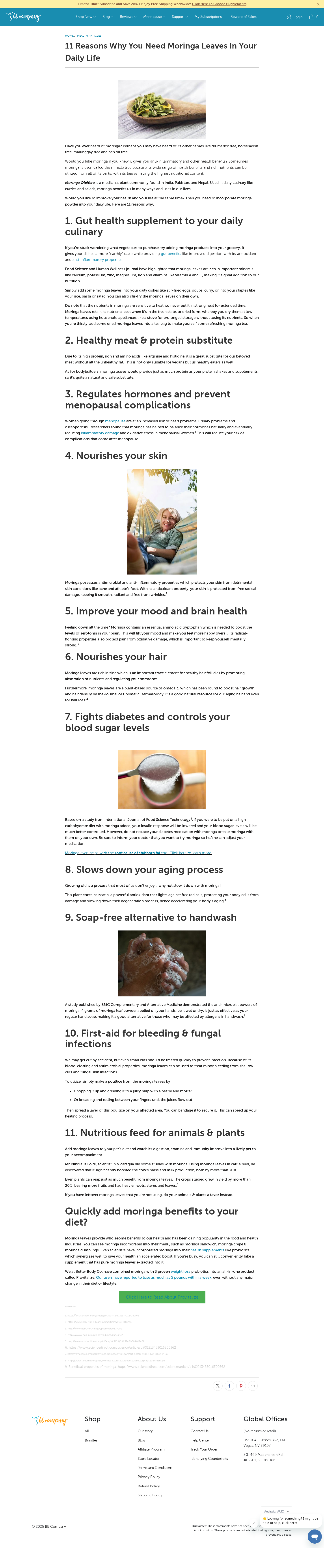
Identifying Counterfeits (209, 1459)
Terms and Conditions (155, 1468)
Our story (145, 1431)
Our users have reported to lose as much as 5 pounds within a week (153, 1277)
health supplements (207, 1250)
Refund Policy (149, 1486)
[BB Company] (23, 16)
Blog (141, 1440)
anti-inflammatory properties (97, 260)
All (87, 1431)
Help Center (200, 1440)
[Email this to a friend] (253, 1386)
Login (298, 17)
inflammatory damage (100, 433)
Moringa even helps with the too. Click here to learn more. (138, 853)
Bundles (91, 1440)
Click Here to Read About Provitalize (162, 1297)
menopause (115, 421)
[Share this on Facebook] (229, 1386)
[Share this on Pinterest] (241, 1386)
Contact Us (200, 1431)
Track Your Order (204, 1449)
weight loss (180, 1271)
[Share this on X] (218, 1386)
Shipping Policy (150, 1495)
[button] (86, 17)
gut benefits (171, 254)
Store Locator (149, 1459)
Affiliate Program (151, 1449)
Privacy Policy (149, 1477)
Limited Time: (162, 4)
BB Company (55, 1527)
